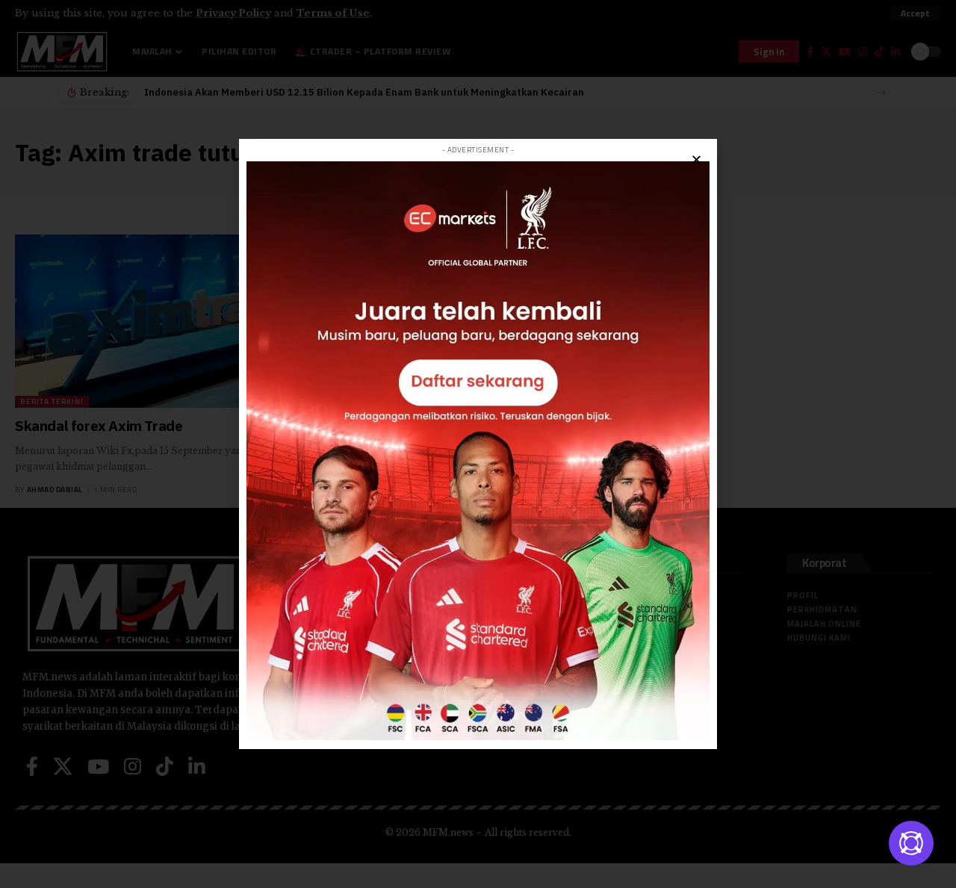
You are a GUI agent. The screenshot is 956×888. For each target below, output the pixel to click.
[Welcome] (911, 843)
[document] (478, 444)
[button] (696, 159)
